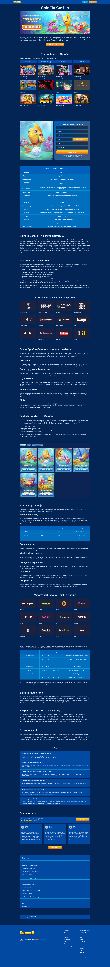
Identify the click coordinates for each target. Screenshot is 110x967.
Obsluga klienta (26, 900)
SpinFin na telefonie (27, 893)
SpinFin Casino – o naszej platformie (31, 871)
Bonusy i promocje (26, 887)
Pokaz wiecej (55, 847)
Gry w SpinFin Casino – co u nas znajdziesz (33, 881)
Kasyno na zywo (45, 61)
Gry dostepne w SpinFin (28, 862)
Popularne (27, 61)
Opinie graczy (25, 906)
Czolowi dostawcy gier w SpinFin (30, 878)
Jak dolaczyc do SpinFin (28, 874)
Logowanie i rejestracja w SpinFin (30, 865)
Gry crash (63, 61)
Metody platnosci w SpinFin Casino (31, 890)
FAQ (23, 903)
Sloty (81, 61)
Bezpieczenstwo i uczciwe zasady (30, 897)
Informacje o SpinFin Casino (29, 868)
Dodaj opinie (82, 819)
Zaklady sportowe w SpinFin (29, 884)
